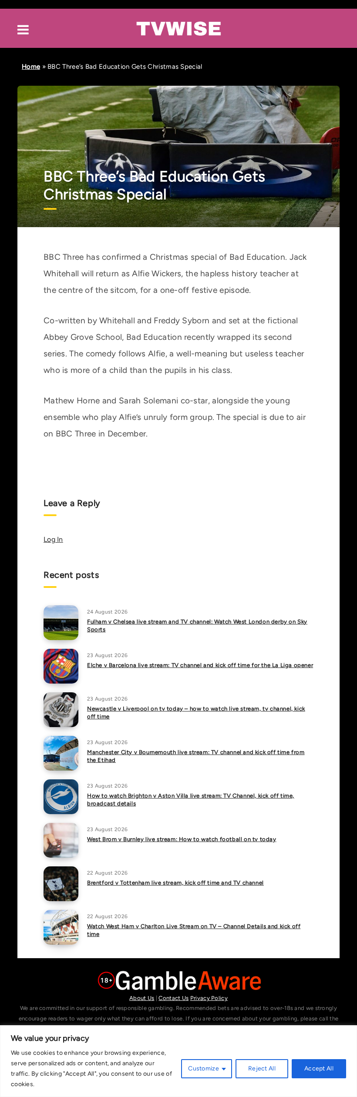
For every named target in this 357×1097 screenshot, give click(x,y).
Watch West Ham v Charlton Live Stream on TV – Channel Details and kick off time (193, 930)
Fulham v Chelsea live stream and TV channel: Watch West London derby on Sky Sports (197, 625)
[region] (178, 1061)
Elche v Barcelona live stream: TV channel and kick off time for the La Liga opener (200, 665)
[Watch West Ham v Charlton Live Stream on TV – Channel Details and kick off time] (61, 927)
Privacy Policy (209, 998)
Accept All (318, 1068)
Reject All (262, 1068)
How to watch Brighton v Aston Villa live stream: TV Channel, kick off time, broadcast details (190, 799)
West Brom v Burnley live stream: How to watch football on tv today (181, 839)
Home (31, 66)
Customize (203, 1068)
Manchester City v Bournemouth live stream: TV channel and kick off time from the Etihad (196, 756)
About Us (141, 998)
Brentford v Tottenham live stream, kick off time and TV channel (175, 882)
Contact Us (173, 998)
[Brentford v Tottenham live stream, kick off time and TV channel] (61, 883)
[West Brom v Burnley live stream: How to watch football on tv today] (61, 840)
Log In (53, 539)
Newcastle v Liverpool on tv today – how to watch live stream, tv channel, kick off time (196, 712)
